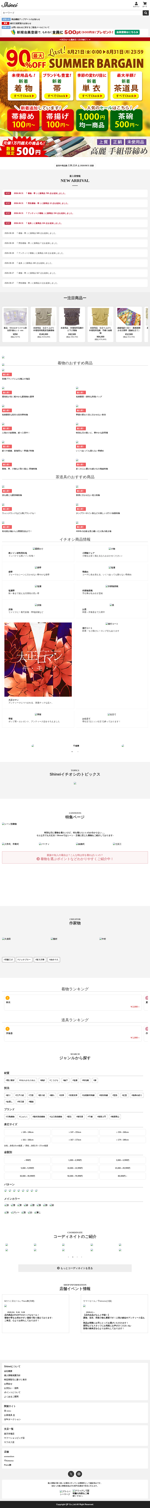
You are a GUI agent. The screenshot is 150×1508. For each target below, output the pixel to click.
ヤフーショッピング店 (14, 1438)
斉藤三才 (9, 960)
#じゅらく (23, 1117)
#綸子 (65, 1080)
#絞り (8, 1095)
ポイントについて (12, 1392)
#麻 (94, 1080)
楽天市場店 (9, 1433)
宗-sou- (7, 1411)
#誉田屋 (79, 1117)
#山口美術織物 (56, 1117)
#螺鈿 (31, 1102)
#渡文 (69, 1117)
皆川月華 (40, 960)
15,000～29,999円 (122, 1168)
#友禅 (61, 1095)
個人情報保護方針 (12, 1375)
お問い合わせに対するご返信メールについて (26, 27)
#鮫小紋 (41, 1095)
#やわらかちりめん (27, 1080)
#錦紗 (42, 1080)
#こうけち (54, 1080)
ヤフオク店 (9, 1442)
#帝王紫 (20, 1102)
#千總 (90, 1117)
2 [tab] (77, 751)
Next (148, 1247)
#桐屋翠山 (115, 1117)
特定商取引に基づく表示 (15, 1379)
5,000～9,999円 (27, 1168)
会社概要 (8, 1371)
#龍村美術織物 (39, 1117)
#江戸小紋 (19, 1095)
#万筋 (31, 1095)
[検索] (146, 13)
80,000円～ (122, 1176)
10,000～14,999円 (75, 1168)
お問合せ (8, 1384)
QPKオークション (12, 1419)
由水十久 (54, 960)
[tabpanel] (75, 745)
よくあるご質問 (11, 1396)
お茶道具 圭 (9, 1415)
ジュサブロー (25, 960)
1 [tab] (72, 751)
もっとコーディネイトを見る (76, 1268)
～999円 (27, 1160)
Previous (1, 1247)
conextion (9, 1456)
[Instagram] (79, 1474)
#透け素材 (10, 1080)
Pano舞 (7, 1465)
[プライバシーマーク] (65, 1493)
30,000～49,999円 (27, 1176)
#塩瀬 (75, 1080)
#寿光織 (85, 1080)
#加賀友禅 (73, 1095)
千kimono (9, 1460)
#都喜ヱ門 (101, 1117)
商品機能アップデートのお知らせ (21, 19)
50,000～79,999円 (75, 1176)
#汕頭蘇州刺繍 (88, 1095)
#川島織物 (10, 1117)
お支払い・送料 (11, 1388)
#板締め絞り (137, 1095)
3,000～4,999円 (122, 1160)
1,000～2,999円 (75, 1160)
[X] (71, 1474)
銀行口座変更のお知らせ (17, 23)
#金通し (9, 1102)
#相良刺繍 (103, 1095)
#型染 (114, 1095)
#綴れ (52, 1095)
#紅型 (124, 1095)
